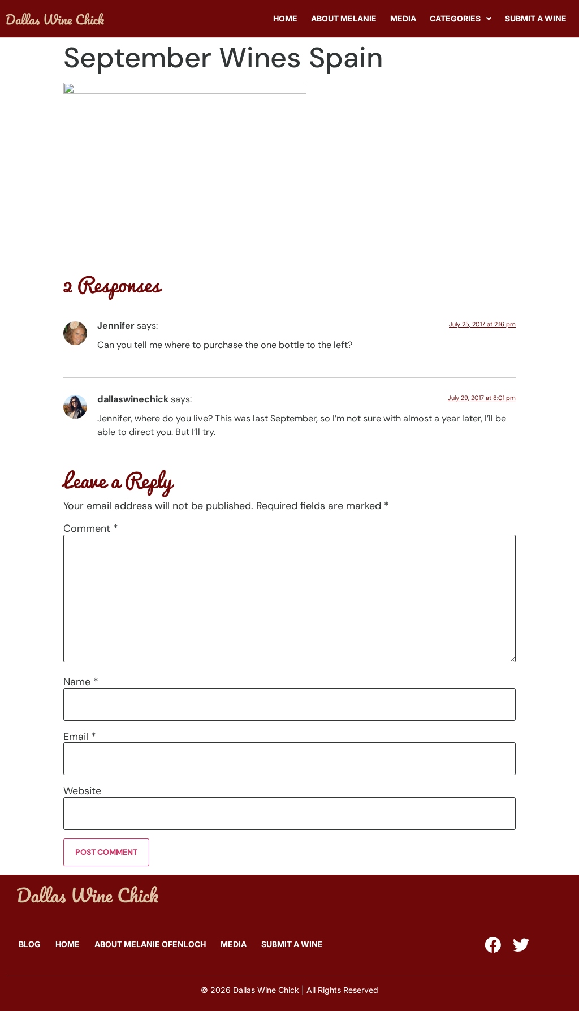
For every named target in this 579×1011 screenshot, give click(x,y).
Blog (30, 944)
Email (79, 737)
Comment (90, 528)
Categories (455, 18)
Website (82, 791)
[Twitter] (521, 945)
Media (403, 18)
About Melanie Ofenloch (150, 944)
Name (80, 682)
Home (285, 18)
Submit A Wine (536, 18)
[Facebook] (493, 945)
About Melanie (344, 18)
